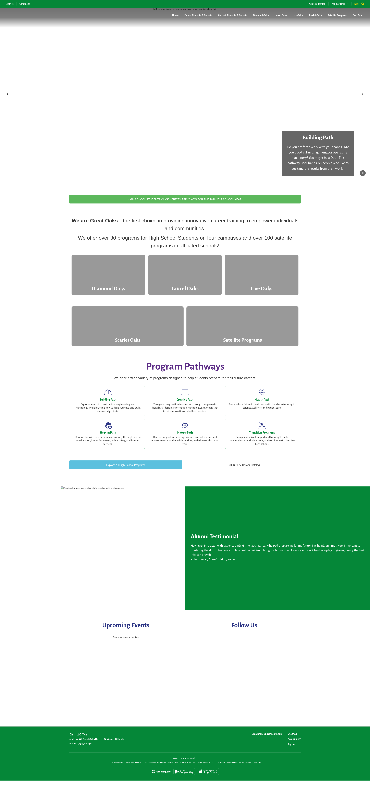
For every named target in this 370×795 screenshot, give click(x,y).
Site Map (292, 734)
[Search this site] (362, 3)
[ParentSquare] (161, 771)
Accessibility (294, 739)
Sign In (291, 744)
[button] (26, 3)
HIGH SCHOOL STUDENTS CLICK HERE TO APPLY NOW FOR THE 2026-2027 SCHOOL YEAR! (185, 199)
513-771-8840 (84, 743)
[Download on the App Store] (208, 771)
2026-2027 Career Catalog (244, 465)
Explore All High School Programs (125, 465)
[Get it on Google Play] (184, 771)
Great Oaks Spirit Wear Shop (266, 734)
